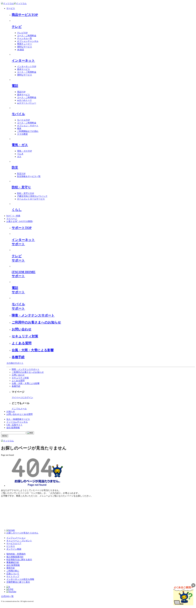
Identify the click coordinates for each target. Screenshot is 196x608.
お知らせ (10, 411)
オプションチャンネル (27, 41)
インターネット (23, 60)
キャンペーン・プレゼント (19, 540)
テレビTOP (22, 33)
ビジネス (10, 546)
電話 (15, 85)
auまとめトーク (24, 100)
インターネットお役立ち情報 (20, 579)
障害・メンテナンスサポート (33, 315)
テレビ (17, 26)
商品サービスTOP (25, 14)
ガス (19, 156)
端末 (19, 128)
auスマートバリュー (26, 103)
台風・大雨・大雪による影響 (33, 350)
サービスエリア (13, 543)
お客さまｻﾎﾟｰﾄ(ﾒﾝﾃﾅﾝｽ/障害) (19, 221)
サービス (10, 8)
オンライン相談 (13, 549)
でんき (20, 154)
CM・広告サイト (14, 425)
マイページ (11, 218)
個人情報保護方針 (14, 557)
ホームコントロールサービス (31, 199)
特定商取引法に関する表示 (19, 559)
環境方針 (10, 568)
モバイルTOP (23, 120)
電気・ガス (20, 145)
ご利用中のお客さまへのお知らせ (36, 322)
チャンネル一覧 (24, 38)
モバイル (18, 114)
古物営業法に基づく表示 (18, 582)
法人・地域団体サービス (18, 419)
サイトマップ (12, 576)
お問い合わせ (21, 329)
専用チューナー (24, 44)
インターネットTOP (26, 66)
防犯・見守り (21, 187)
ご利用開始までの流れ (27, 131)
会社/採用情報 (13, 427)
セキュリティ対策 (25, 336)
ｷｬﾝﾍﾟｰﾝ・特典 (13, 216)
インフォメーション (16, 538)
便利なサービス (24, 47)
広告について (12, 573)
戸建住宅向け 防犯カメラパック (32, 196)
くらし (17, 209)
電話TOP (21, 92)
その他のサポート (14, 363)
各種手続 (18, 357)
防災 (15, 167)
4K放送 (20, 49)
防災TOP (21, 173)
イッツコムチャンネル (17, 422)
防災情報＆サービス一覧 (29, 176)
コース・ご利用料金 (26, 35)
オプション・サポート (27, 125)
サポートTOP (22, 227)
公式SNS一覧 (7, 596)
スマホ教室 (22, 134)
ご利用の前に (12, 571)
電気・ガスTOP (24, 151)
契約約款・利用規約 (16, 554)
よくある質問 (21, 343)
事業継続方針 (12, 562)
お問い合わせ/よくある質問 (19, 414)
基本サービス (23, 69)
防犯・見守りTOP (25, 193)
